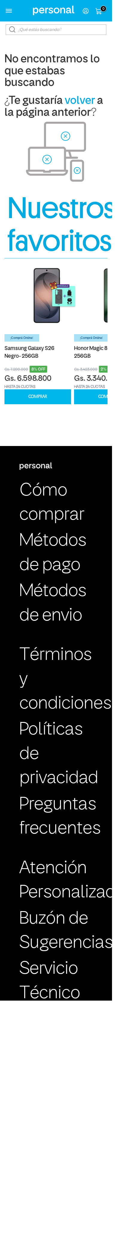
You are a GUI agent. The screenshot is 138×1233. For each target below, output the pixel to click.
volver (80, 101)
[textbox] (56, 29)
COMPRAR (37, 396)
